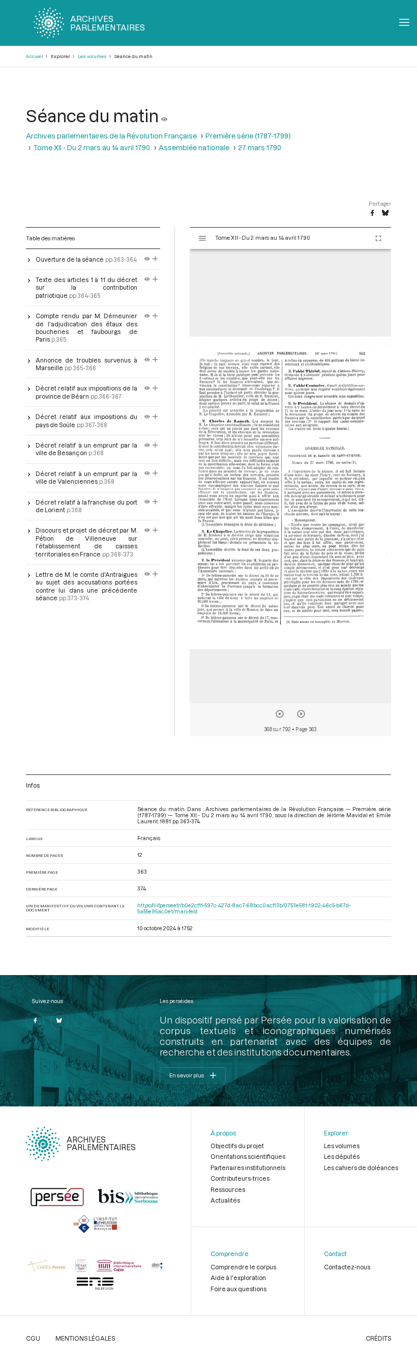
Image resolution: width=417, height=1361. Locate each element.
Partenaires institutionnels (248, 1167)
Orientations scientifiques (248, 1156)
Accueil (34, 56)
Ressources (228, 1189)
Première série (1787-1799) (248, 135)
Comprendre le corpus (243, 1266)
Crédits (378, 1338)
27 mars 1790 (259, 147)
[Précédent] (279, 714)
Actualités (225, 1200)
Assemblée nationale (194, 147)
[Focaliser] (155, 259)
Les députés (342, 1156)
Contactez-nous (347, 1266)
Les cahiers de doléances (361, 1167)
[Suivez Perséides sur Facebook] (35, 1021)
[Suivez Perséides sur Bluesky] (59, 1021)
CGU (33, 1338)
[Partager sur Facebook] (372, 213)
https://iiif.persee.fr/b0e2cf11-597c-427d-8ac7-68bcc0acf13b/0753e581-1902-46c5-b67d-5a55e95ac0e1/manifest (243, 908)
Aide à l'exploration (238, 1277)
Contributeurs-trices (240, 1178)
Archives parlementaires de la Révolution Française (111, 135)
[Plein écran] (378, 238)
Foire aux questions (238, 1288)
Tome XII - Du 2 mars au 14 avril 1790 (91, 147)
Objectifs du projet (237, 1145)
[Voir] (164, 115)
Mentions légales (85, 1338)
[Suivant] (301, 714)
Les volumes (92, 56)
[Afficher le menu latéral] (202, 238)
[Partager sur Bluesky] (385, 213)
